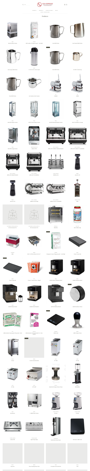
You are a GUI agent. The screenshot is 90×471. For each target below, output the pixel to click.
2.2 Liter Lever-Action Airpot (34, 69)
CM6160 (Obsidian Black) (77, 280)
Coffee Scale (55, 333)
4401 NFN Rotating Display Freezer (55, 122)
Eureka (77, 173)
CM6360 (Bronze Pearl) (12, 307)
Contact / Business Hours (45, 12)
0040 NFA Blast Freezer (12, 43)
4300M (77, 96)
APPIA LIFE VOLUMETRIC (34, 175)
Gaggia (77, 464)
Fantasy (56, 385)
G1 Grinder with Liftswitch (56, 466)
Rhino (77, 252)
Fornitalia (56, 226)
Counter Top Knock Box (34, 360)
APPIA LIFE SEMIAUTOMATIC (12, 175)
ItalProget (12, 252)
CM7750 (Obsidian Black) (56, 307)
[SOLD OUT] (56, 66)
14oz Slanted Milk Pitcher (77, 43)
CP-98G (12, 387)
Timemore (55, 331)
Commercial (34, 10)
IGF (55, 94)
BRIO (13, 254)
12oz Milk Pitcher (55, 43)
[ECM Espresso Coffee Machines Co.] (45, 4)
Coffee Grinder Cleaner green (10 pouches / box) (12, 333)
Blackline (56, 228)
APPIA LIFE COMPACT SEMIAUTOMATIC (55, 149)
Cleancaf (34, 331)
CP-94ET (56, 360)
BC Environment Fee (13, 228)
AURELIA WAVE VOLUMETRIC (56, 201)
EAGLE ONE (12, 439)
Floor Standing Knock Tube (34, 466)
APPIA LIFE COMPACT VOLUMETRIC (77, 149)
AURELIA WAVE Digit (34, 201)
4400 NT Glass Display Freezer (34, 122)
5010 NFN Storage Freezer (12, 149)
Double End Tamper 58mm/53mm (55, 387)
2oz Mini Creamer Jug (77, 69)
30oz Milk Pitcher (12, 96)
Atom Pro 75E (77, 175)
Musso (13, 359)
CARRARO (34, 41)
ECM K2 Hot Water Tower (56, 440)
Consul (12, 360)
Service (56, 10)
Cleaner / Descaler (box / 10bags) (34, 280)
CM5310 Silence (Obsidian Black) (55, 280)
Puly (34, 278)
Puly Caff (77, 226)
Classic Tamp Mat (12, 280)
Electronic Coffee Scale (77, 439)
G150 (77, 466)
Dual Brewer (12, 413)
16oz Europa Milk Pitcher (12, 70)
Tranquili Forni (77, 199)
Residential (41, 10)
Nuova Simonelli (55, 147)
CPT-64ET (34, 387)
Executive (12, 466)
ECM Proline (56, 438)
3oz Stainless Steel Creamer (34, 96)
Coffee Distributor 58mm (77, 307)
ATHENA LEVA (56, 175)
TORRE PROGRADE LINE (34, 147)
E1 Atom (55, 413)
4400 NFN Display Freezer (13, 122)
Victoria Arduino (56, 173)
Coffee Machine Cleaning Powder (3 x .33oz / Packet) (34, 333)
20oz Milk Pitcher (55, 69)
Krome (34, 252)
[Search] (22, 4)
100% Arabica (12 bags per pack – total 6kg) (34, 43)
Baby (77, 201)
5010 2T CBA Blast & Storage (77, 122)
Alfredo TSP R (34, 149)
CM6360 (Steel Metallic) (34, 307)
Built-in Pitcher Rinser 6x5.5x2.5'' (34, 254)
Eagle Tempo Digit (34, 439)
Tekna (13, 41)
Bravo (13, 464)
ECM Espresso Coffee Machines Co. (12, 226)
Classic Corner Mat (77, 254)
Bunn (34, 68)
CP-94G (77, 360)
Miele (56, 278)
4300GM (55, 96)
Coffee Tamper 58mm (77, 333)
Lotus (56, 359)
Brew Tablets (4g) (77, 228)
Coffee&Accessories (49, 10)
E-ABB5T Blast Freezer (34, 413)
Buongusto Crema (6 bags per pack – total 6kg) (56, 254)
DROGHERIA (77, 387)
